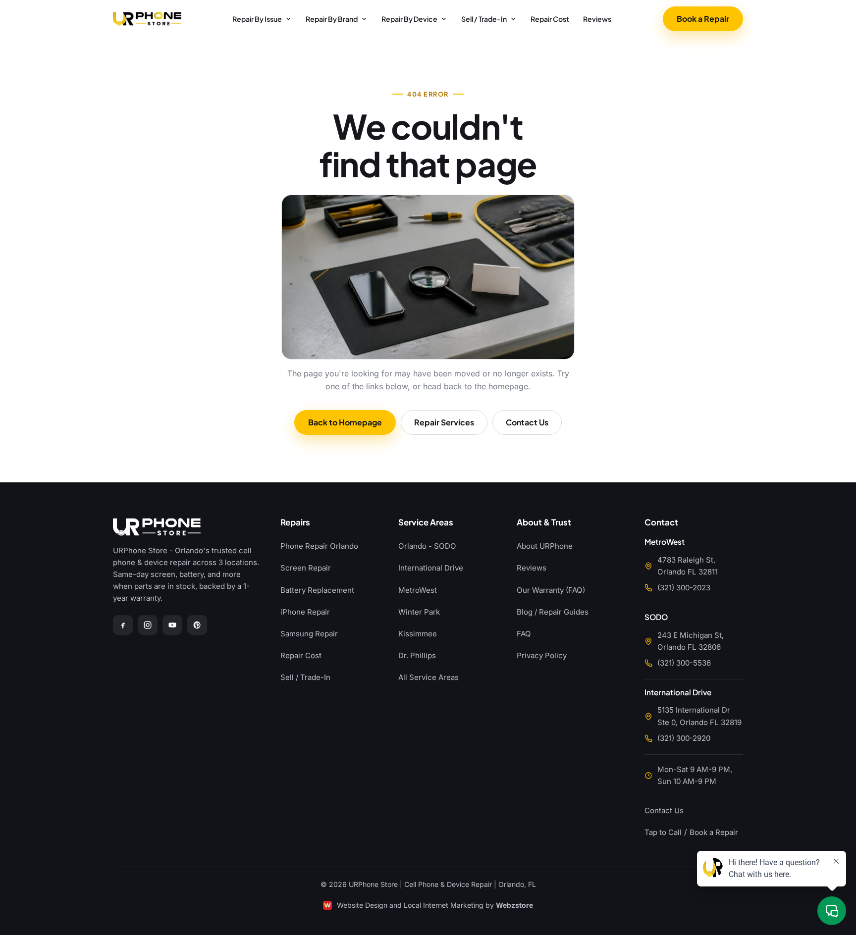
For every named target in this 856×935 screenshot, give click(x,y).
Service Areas (425, 522)
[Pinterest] (197, 625)
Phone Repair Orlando (319, 546)
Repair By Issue (257, 18)
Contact (661, 522)
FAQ (524, 633)
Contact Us (527, 422)
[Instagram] (148, 625)
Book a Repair (703, 18)
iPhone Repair (305, 612)
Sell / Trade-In (484, 18)
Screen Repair (305, 567)
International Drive (430, 567)
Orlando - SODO (427, 546)
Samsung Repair (309, 633)
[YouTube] (172, 625)
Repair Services (444, 422)
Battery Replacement (317, 590)
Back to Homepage (345, 422)
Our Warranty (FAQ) (551, 590)
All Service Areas (428, 677)
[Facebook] (123, 625)
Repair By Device (409, 18)
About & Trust (544, 522)
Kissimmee (417, 633)
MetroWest (417, 590)
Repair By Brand (332, 18)
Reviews (597, 18)
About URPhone (545, 546)
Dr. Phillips (417, 655)
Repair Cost (550, 18)
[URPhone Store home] (147, 19)
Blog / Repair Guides (552, 612)
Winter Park (419, 612)
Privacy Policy (542, 655)
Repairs (295, 522)
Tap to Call (663, 832)
